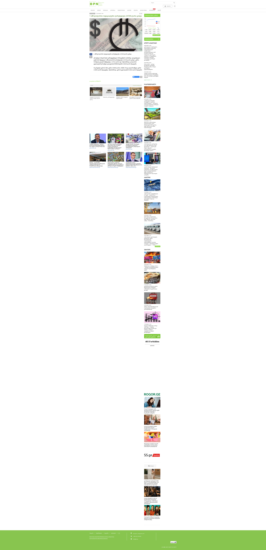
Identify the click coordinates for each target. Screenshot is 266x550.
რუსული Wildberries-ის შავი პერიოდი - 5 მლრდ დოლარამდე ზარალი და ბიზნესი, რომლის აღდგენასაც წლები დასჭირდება (150, 329)
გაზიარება (137, 76)
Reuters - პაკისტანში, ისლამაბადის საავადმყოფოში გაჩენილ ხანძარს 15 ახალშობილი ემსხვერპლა (97, 164)
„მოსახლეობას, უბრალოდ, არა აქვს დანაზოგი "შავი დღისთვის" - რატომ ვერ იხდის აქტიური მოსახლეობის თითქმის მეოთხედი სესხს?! (150, 147)
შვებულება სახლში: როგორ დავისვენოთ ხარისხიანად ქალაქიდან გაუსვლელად (151, 445)
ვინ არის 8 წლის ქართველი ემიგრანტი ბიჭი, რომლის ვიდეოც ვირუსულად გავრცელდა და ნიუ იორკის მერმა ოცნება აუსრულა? (115, 146)
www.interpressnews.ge (94, 167)
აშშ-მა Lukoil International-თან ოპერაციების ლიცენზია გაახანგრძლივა (151, 308)
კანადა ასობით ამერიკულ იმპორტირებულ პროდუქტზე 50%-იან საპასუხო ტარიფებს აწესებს (151, 75)
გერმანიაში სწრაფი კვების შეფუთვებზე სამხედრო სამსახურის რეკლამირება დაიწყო (151, 288)
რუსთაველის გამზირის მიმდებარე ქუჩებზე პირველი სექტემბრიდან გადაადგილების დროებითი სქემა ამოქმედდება (116, 164)
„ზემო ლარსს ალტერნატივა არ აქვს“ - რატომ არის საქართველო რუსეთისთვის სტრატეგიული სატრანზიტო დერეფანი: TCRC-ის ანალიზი (151, 197)
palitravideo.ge (92, 148)
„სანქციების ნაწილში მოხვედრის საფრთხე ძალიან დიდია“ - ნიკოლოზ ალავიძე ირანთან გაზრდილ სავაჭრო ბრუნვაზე (151, 103)
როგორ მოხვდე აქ (137, 85)
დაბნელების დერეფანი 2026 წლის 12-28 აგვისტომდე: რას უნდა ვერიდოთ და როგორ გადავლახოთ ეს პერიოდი (151, 482)
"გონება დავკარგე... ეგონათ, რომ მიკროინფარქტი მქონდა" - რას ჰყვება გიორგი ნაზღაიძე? (97, 145)
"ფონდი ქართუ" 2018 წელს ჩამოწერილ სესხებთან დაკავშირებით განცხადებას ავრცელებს (133, 146)
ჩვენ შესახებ (99, 533)
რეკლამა (106, 533)
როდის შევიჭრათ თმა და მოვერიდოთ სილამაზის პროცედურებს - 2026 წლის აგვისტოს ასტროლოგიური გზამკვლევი (151, 501)
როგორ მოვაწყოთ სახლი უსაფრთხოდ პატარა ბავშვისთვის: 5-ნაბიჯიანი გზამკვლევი (150, 428)
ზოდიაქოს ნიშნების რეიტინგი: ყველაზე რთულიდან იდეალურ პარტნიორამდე (152, 518)
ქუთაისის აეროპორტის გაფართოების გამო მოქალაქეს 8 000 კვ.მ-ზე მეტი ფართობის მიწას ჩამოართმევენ (150, 125)
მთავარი (91, 533)
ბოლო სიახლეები (150, 43)
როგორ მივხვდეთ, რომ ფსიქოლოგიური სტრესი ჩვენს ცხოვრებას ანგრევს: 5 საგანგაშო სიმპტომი (151, 411)
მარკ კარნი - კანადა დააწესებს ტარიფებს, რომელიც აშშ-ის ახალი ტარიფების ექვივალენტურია (150, 67)
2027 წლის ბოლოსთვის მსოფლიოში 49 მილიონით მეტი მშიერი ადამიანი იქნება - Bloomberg (150, 218)
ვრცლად (157, 246)
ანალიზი (147, 177)
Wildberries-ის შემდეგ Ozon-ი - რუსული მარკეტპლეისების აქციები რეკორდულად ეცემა (151, 268)
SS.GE (92, 85)
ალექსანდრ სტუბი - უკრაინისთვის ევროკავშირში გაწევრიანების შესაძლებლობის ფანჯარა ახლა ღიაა (134, 164)
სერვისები (113, 533)
